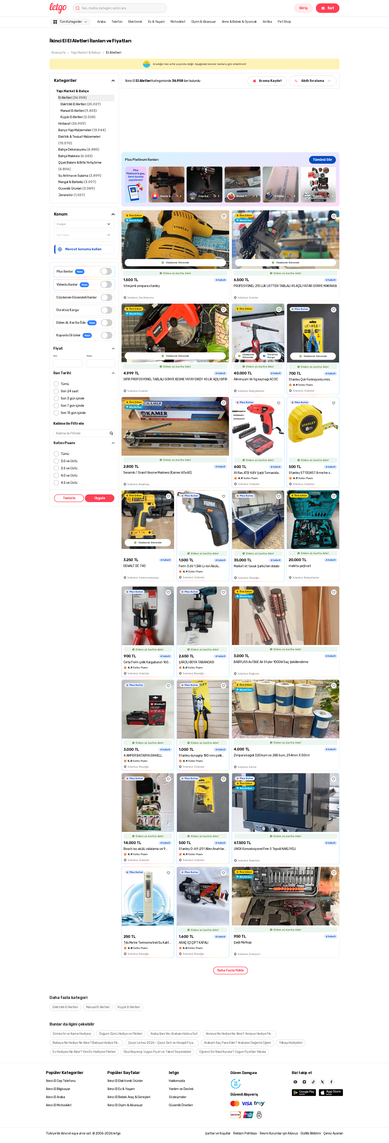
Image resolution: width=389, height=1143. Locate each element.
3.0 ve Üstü (69, 461)
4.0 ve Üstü (69, 475)
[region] (230, 184)
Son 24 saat (70, 391)
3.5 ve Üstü (69, 468)
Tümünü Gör (322, 160)
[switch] (106, 271)
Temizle (69, 498)
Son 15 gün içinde (73, 413)
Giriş (303, 8)
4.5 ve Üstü (69, 483)
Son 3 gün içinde (72, 398)
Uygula (99, 498)
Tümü (65, 384)
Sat (331, 8)
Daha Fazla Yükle (230, 970)
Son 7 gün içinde (72, 406)
